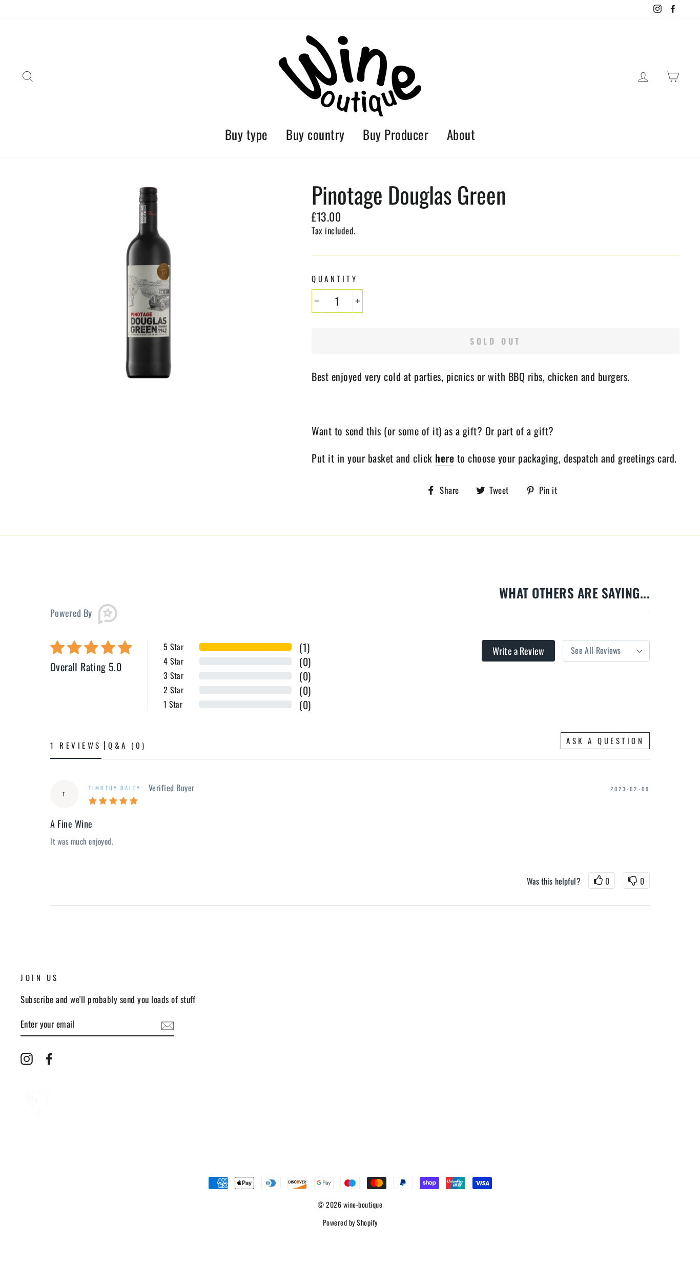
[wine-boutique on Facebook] (49, 1058)
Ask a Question (605, 740)
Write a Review (518, 650)
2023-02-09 (630, 789)
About (461, 134)
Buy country (315, 134)
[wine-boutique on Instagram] (26, 1058)
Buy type (246, 134)
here (444, 458)
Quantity (335, 278)
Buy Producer (395, 134)
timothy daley (115, 788)
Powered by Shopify (350, 1222)
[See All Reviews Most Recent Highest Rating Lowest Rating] (606, 651)
